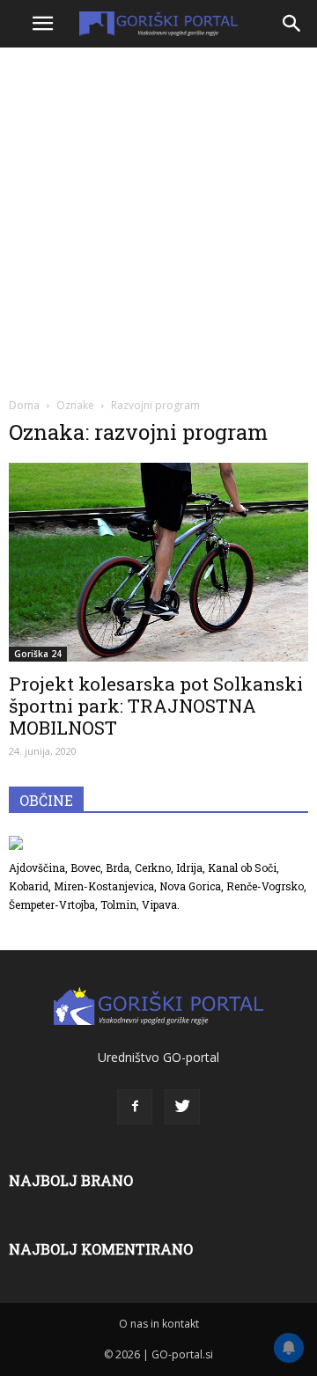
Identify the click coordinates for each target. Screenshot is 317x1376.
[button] (292, 24)
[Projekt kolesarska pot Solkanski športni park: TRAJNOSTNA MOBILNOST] (158, 562)
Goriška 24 (38, 654)
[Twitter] (182, 1106)
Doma (24, 405)
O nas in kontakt (159, 1323)
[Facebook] (134, 1106)
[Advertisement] (158, 220)
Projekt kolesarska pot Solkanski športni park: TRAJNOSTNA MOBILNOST (156, 705)
